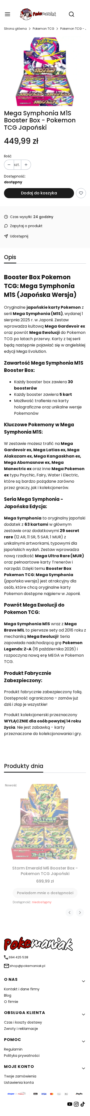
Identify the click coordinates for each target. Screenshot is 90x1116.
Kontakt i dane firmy (22, 989)
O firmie (11, 1001)
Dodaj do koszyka (39, 193)
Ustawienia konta (19, 1082)
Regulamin (13, 1049)
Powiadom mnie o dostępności (45, 892)
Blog (7, 995)
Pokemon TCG (43, 28)
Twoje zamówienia (20, 1076)
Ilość (8, 156)
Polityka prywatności (22, 1055)
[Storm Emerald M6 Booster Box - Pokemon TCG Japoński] (45, 822)
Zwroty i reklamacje (21, 1028)
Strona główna (15, 28)
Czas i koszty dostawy (23, 1022)
